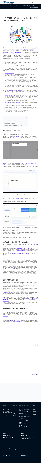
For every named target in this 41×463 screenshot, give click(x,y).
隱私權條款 (13, 461)
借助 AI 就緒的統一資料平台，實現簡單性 (13, 122)
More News (35, 374)
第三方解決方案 (9, 339)
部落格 (34, 409)
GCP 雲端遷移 (21, 408)
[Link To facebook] (3, 455)
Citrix (25, 412)
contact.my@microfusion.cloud (8, 450)
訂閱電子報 (23, 455)
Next (36, 345)
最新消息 (7, 14)
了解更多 (34, 405)
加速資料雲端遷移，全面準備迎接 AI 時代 (13, 125)
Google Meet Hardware (7, 409)
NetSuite (25, 424)
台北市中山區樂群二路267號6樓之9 (9, 437)
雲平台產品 (15, 405)
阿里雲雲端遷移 (21, 411)
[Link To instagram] (9, 455)
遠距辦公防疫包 (6, 414)
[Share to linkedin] (35, 7)
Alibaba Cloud (9, 331)
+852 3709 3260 (24, 435)
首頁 (4, 14)
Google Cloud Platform (10, 333)
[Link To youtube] (6, 455)
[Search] (32, 2)
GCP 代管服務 (21, 419)
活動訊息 (34, 412)
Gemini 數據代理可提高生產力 (11, 120)
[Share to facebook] (31, 7)
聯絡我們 (34, 414)
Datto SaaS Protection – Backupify (26, 419)
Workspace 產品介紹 (7, 407)
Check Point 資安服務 (27, 422)
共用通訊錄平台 (6, 415)
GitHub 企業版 (26, 409)
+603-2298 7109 (6, 445)
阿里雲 (14, 413)
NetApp (25, 414)
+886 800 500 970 (6, 435)
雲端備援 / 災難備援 (21, 423)
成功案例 (34, 407)
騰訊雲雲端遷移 (21, 414)
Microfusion (8, 461)
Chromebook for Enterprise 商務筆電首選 (7, 412)
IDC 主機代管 (21, 426)
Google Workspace (9, 335)
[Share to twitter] (37, 7)
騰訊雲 (14, 415)
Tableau (25, 407)
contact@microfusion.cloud (8, 438)
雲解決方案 (21, 405)
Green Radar (26, 411)
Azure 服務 (15, 416)
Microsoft (8, 337)
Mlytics (25, 426)
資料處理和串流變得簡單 (10, 123)
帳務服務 (20, 420)
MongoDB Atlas (27, 416)
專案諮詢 (19, 397)
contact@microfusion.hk (25, 439)
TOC (15, 118)
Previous (33, 345)
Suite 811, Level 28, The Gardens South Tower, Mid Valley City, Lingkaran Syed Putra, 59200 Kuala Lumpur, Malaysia (10, 448)
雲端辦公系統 (5, 405)
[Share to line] (33, 7)
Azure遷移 (21, 416)
